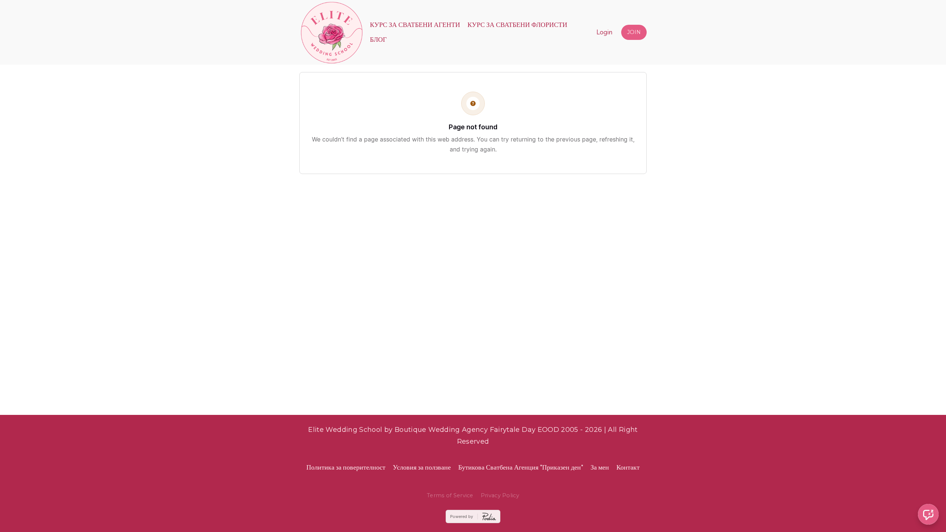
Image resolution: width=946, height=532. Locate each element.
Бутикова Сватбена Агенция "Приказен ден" (520, 467)
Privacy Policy (500, 495)
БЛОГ (378, 39)
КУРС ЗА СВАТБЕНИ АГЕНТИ (415, 24)
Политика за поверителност (345, 467)
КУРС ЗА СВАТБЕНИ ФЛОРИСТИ (517, 24)
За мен (600, 467)
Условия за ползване (422, 467)
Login (604, 32)
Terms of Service (450, 495)
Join (634, 32)
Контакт (628, 467)
